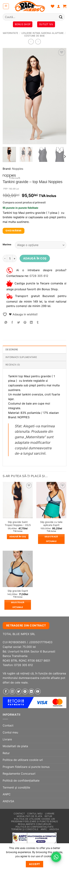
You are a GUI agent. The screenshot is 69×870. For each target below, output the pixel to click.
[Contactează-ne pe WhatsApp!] (56, 857)
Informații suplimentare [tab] (21, 357)
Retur (6, 753)
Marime (7, 244)
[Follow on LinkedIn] (31, 691)
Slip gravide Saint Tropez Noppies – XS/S (18, 524)
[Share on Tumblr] (38, 322)
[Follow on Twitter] (19, 691)
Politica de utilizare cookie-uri (23, 760)
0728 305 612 (39, 276)
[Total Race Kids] (30, 6)
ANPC (7, 794)
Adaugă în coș (35, 258)
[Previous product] (38, 41)
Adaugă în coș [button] (17, 536)
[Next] (61, 96)
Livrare (7, 739)
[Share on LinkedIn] (31, 322)
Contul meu (10, 732)
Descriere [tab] (11, 349)
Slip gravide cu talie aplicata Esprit (51, 524)
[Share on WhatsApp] (6, 322)
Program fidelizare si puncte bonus (26, 767)
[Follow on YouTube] (38, 691)
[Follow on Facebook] (6, 691)
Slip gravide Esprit (18, 590)
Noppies (17, 168)
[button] (6, 6)
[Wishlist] (52, 6)
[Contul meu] (58, 6)
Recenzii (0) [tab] (12, 364)
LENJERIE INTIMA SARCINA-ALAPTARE (42, 33)
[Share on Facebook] (12, 322)
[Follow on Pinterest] (25, 691)
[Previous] (8, 96)
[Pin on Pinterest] (25, 322)
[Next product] (31, 41)
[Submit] (60, 16)
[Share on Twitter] (19, 322)
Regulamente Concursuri (19, 773)
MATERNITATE (10, 33)
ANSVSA (8, 801)
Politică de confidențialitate (21, 780)
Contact (8, 725)
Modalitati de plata (15, 746)
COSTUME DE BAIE (34, 35)
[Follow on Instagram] (12, 691)
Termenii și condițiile (16, 787)
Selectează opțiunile (51, 539)
